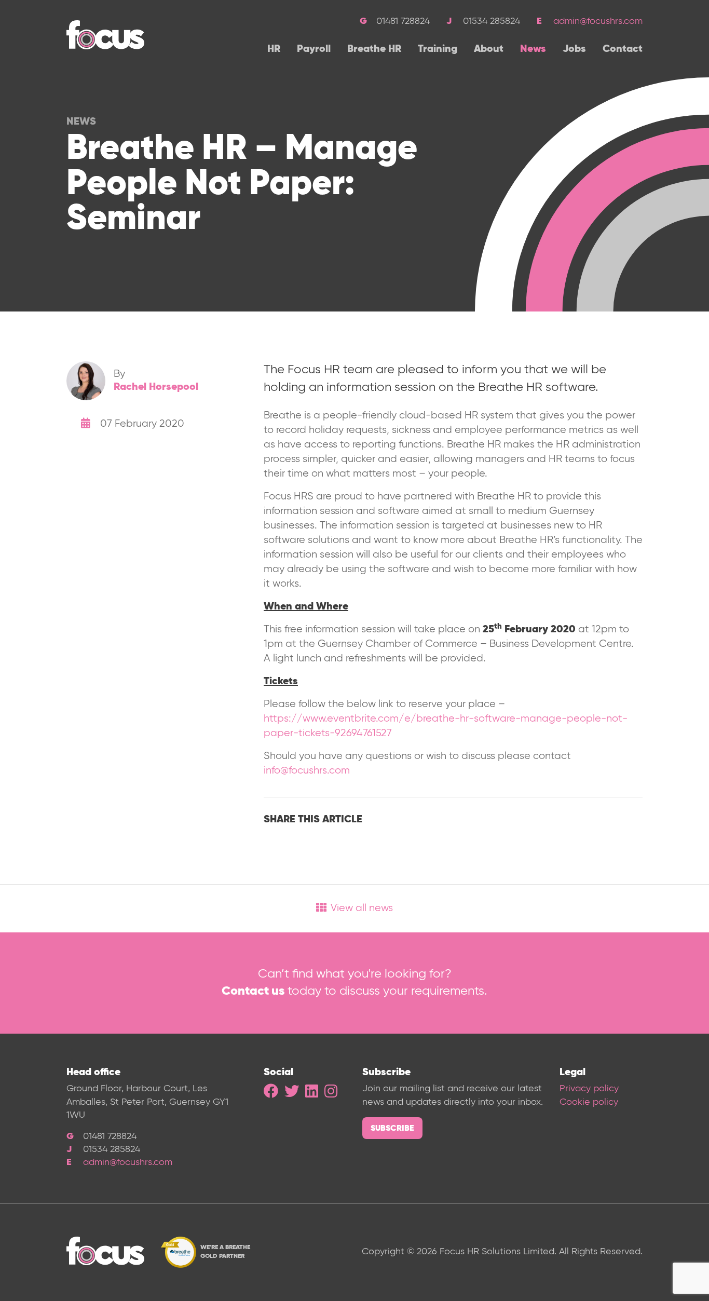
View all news (362, 908)
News (533, 49)
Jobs (574, 49)
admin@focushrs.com (598, 21)
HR (273, 49)
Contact (623, 49)
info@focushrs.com (307, 770)
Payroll (314, 49)
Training (437, 49)
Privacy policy (589, 1088)
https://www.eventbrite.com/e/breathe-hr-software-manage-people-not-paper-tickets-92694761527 (446, 726)
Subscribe (392, 1128)
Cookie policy (589, 1102)
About (488, 49)
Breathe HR (374, 49)
